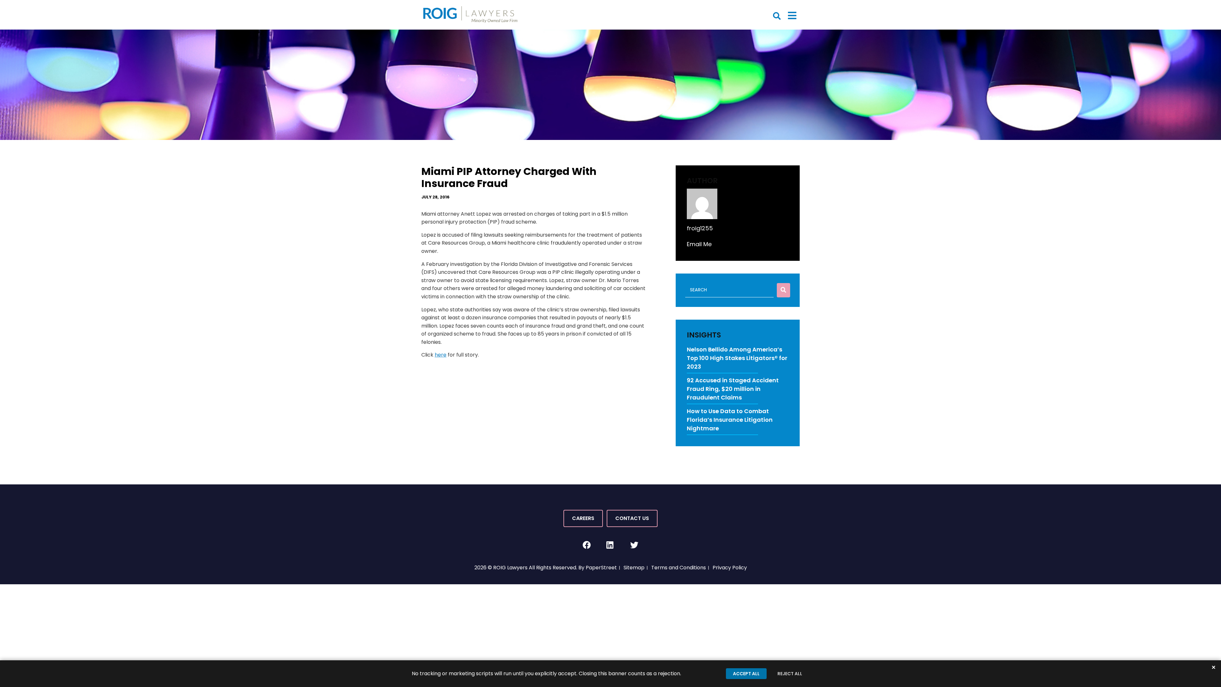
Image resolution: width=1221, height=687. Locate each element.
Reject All (789, 673)
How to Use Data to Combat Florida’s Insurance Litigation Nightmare (730, 419)
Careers (583, 518)
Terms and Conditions (678, 567)
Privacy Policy (730, 567)
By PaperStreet (597, 567)
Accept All (746, 673)
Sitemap (634, 567)
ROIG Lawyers (510, 567)
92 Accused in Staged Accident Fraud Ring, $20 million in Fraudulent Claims (733, 388)
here (440, 354)
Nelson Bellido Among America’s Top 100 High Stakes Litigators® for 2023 (737, 358)
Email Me (699, 244)
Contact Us (632, 518)
